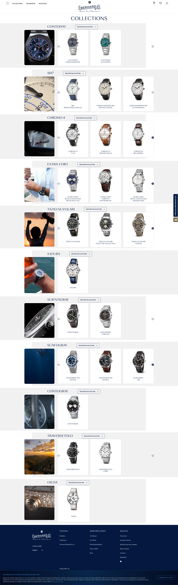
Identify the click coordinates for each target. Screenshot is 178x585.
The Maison (30, 4)
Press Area (123, 536)
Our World (93, 540)
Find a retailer (94, 549)
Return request (124, 549)
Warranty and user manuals (128, 544)
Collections (17, 4)
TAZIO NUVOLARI (73, 241)
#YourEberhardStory (96, 544)
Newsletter (123, 557)
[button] (175, 219)
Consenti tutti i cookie (165, 577)
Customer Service (125, 540)
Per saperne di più (57, 581)
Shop (91, 553)
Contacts (123, 553)
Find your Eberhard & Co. (67, 544)
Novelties (43, 4)
